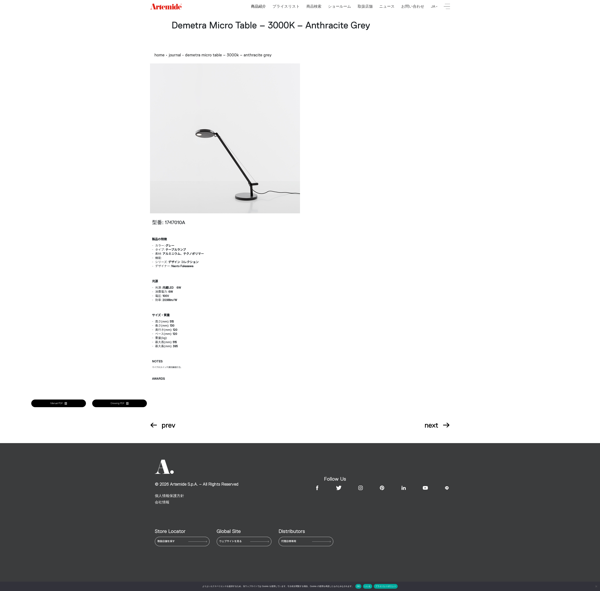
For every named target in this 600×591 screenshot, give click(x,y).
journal (175, 55)
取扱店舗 (365, 6)
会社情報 (162, 502)
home (159, 55)
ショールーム (339, 6)
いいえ (368, 586)
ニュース (387, 6)
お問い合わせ (412, 6)
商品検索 (313, 6)
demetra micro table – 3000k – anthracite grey (228, 55)
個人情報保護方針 (169, 496)
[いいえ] (596, 586)
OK (358, 586)
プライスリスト (286, 6)
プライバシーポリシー (385, 586)
